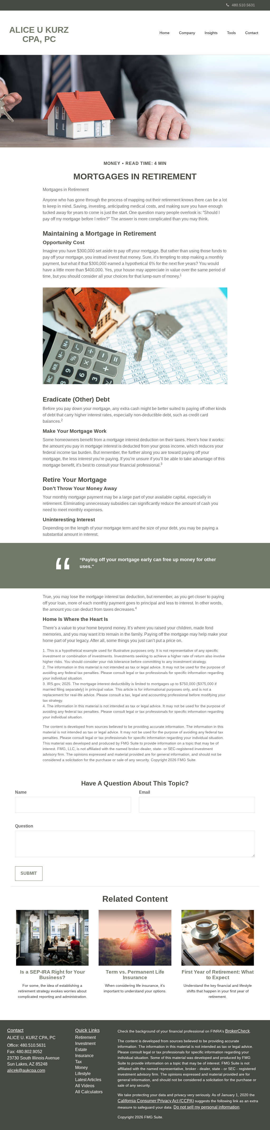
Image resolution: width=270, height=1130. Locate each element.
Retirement (85, 1037)
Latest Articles (88, 1079)
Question (24, 826)
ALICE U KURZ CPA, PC (39, 34)
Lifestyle (83, 1073)
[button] (187, 33)
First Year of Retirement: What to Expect (218, 974)
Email (144, 792)
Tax (78, 1061)
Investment (85, 1043)
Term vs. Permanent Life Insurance (135, 974)
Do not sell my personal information (206, 1107)
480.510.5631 (243, 5)
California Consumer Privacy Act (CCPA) (156, 1101)
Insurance (84, 1055)
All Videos (84, 1086)
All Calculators (89, 1092)
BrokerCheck (237, 1031)
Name (21, 792)
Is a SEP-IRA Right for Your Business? (52, 974)
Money (81, 1067)
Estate (81, 1049)
